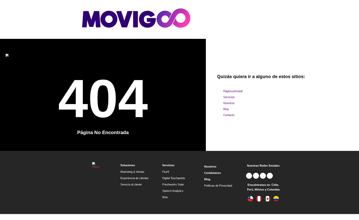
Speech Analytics (172, 190)
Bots (165, 197)
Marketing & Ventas (132, 171)
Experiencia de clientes (134, 178)
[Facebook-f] (270, 176)
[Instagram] (249, 176)
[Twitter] (256, 176)
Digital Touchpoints (173, 178)
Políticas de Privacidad (218, 185)
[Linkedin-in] (263, 176)
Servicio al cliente (131, 184)
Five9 (165, 171)
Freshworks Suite (173, 184)
